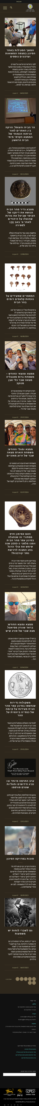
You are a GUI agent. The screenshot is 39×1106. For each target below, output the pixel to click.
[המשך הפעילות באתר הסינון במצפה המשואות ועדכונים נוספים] (20, 32)
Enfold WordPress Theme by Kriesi (25, 1101)
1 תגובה (15, 93)
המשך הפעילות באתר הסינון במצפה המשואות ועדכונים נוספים (20, 53)
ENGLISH (18, 1)
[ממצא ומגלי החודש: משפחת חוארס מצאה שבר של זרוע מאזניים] (20, 432)
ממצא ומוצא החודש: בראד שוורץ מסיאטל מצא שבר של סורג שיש (20, 627)
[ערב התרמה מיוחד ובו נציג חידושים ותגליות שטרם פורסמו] (20, 768)
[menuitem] (19, 1)
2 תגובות (15, 174)
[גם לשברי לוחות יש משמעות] (20, 912)
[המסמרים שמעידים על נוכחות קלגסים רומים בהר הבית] (20, 277)
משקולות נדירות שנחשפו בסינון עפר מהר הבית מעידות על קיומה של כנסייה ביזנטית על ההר (20, 709)
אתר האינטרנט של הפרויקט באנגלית (26, 1052)
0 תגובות (15, 254)
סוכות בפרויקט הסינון (20, 858)
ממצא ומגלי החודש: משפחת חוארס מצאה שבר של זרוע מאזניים (20, 452)
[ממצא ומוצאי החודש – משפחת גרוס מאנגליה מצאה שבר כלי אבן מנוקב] (20, 355)
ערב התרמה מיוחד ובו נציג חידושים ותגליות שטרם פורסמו (20, 784)
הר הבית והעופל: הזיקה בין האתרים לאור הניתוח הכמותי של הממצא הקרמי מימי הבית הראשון (20, 134)
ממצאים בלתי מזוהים (30, 1049)
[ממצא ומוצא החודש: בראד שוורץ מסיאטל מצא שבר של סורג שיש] (20, 606)
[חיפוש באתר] (10, 7)
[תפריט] (5, 7)
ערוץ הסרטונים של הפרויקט (28, 1058)
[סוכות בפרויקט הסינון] (20, 840)
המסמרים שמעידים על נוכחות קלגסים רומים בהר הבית (20, 299)
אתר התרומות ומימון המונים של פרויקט (25, 1055)
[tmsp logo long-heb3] (23, 7)
